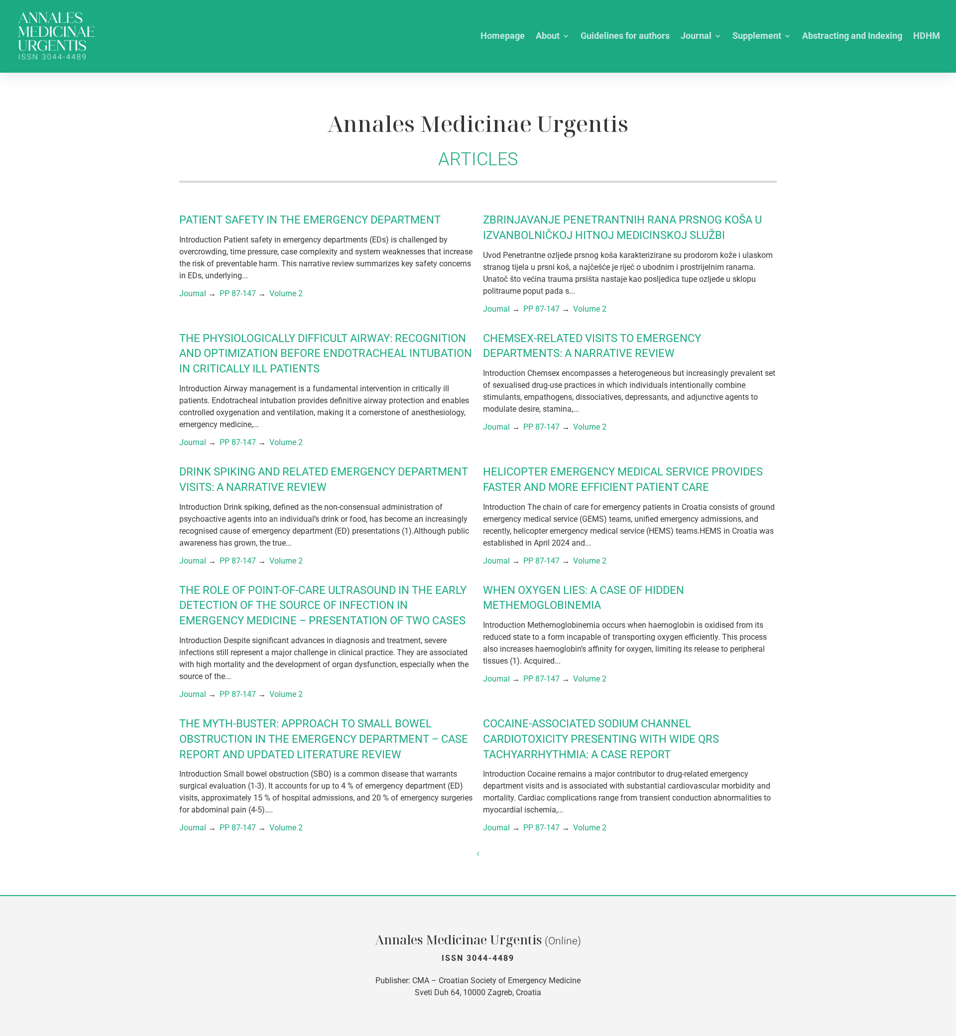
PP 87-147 (238, 293)
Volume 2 (286, 293)
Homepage (502, 36)
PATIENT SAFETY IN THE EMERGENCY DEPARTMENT (310, 220)
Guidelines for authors (625, 36)
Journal (696, 36)
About (548, 36)
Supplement (756, 36)
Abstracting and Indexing (852, 36)
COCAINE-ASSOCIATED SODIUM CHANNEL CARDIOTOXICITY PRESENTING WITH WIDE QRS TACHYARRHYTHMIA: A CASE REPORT (601, 739)
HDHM (926, 36)
